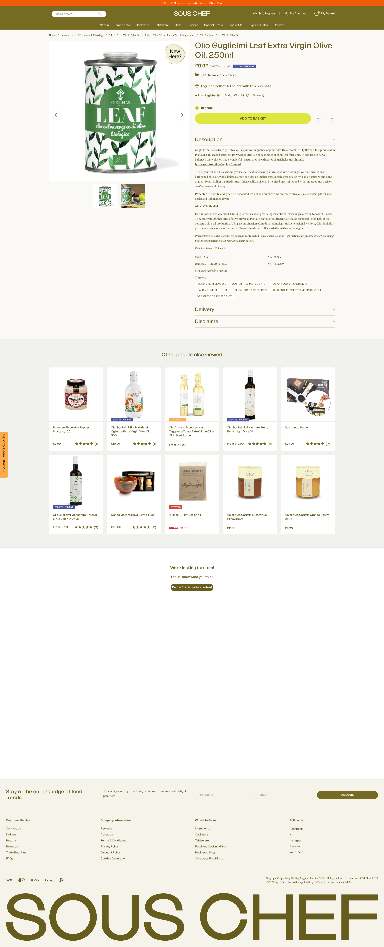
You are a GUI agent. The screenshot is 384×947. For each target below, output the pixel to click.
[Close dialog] (264, 428)
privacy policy (253, 507)
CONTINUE (231, 496)
